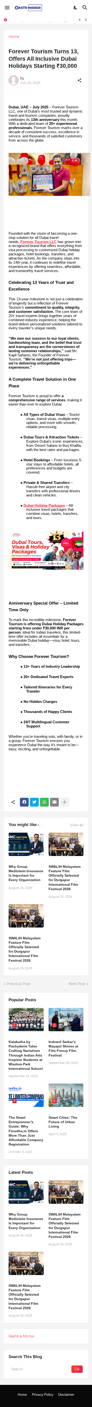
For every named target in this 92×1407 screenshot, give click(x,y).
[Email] (54, 802)
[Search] (85, 7)
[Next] (85, 19)
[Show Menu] (6, 7)
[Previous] (79, 19)
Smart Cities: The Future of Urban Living (63, 1122)
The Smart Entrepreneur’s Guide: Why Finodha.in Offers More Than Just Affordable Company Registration (26, 1131)
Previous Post (18, 984)
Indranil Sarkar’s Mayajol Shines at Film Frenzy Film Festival (63, 1048)
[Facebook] (24, 802)
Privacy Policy (42, 1394)
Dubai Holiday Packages (44, 506)
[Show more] (64, 802)
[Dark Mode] (75, 7)
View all (76, 825)
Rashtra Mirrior (22, 1336)
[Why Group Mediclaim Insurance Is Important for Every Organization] (26, 844)
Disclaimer (66, 1394)
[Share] (79, 80)
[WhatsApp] (44, 802)
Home (14, 36)
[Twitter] (34, 802)
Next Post (77, 984)
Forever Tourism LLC (38, 242)
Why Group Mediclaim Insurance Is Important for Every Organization (26, 873)
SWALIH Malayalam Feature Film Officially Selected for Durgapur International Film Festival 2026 (64, 878)
